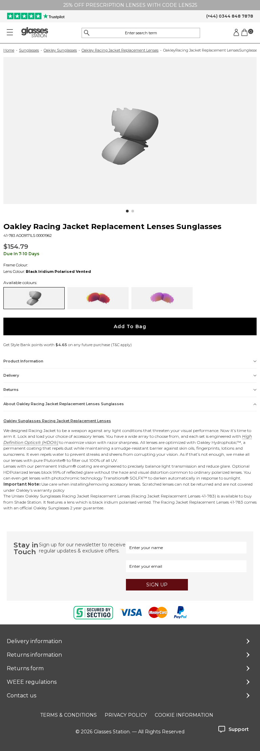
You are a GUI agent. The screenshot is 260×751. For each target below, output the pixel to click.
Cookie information (184, 715)
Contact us (21, 695)
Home (8, 50)
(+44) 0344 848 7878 (229, 16)
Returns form (25, 668)
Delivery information (34, 641)
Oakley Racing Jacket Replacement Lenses (120, 50)
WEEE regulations (32, 682)
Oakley (204, 442)
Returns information (34, 655)
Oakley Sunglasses (60, 50)
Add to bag (130, 326)
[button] (127, 211)
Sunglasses (29, 50)
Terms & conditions (68, 715)
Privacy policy (126, 715)
